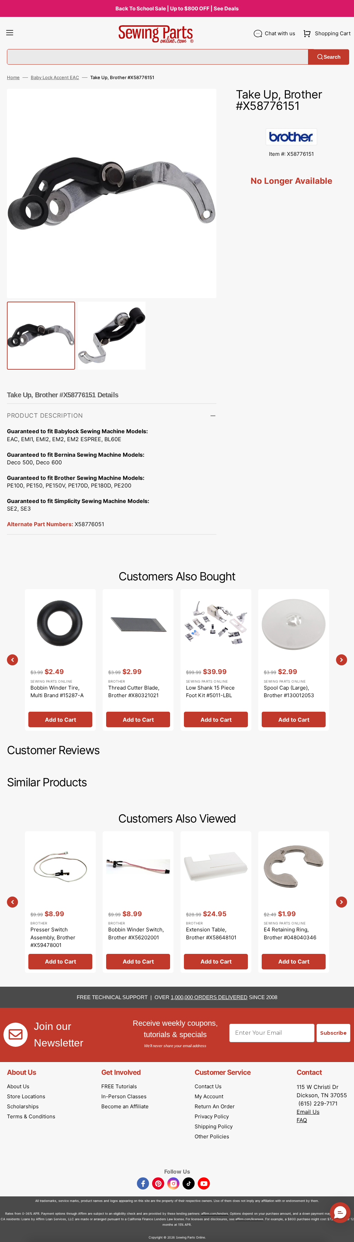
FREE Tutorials (119, 1086)
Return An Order (215, 1106)
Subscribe (333, 1033)
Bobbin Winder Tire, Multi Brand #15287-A (57, 691)
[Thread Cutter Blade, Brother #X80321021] (138, 660)
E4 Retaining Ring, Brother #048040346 (290, 933)
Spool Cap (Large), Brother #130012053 (289, 691)
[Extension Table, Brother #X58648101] (215, 902)
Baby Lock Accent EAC (55, 77)
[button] (9, 33)
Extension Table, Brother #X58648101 (211, 933)
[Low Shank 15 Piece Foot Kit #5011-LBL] (215, 660)
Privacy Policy (212, 1116)
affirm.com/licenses (249, 1219)
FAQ (302, 1120)
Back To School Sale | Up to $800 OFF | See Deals (177, 8)
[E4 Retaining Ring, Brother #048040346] (293, 902)
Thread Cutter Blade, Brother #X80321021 (133, 691)
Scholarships (23, 1106)
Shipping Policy (214, 1126)
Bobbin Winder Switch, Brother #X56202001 (136, 933)
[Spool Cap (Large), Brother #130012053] (293, 660)
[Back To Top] (344, 1232)
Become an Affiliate (125, 1106)
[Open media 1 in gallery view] (200, 104)
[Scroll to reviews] (291, 121)
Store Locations (26, 1096)
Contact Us (208, 1086)
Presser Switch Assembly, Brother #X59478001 (52, 937)
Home (13, 77)
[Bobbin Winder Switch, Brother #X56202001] (138, 902)
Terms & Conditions (31, 1116)
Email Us (308, 1111)
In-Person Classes (124, 1096)
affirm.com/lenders (214, 1213)
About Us (18, 1086)
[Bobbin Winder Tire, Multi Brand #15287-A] (60, 660)
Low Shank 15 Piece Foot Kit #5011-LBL (210, 691)
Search (332, 57)
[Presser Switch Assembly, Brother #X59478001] (60, 902)
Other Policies (212, 1136)
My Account (209, 1096)
